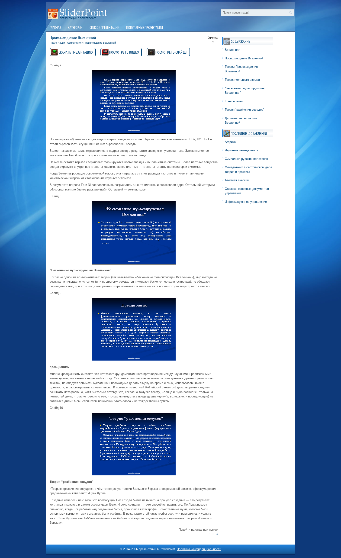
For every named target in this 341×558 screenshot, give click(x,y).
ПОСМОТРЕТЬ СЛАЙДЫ (171, 52)
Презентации (57, 42)
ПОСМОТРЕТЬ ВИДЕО (124, 52)
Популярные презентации (144, 27)
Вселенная (232, 50)
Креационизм (234, 101)
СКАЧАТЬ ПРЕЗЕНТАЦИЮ (75, 52)
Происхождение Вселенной (100, 42)
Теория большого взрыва (242, 79)
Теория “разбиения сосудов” (244, 109)
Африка (230, 142)
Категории (75, 27)
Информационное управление (246, 201)
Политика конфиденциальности (199, 549)
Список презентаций (104, 27)
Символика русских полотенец (246, 159)
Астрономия (74, 42)
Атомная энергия (237, 180)
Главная (55, 27)
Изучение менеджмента (241, 150)
